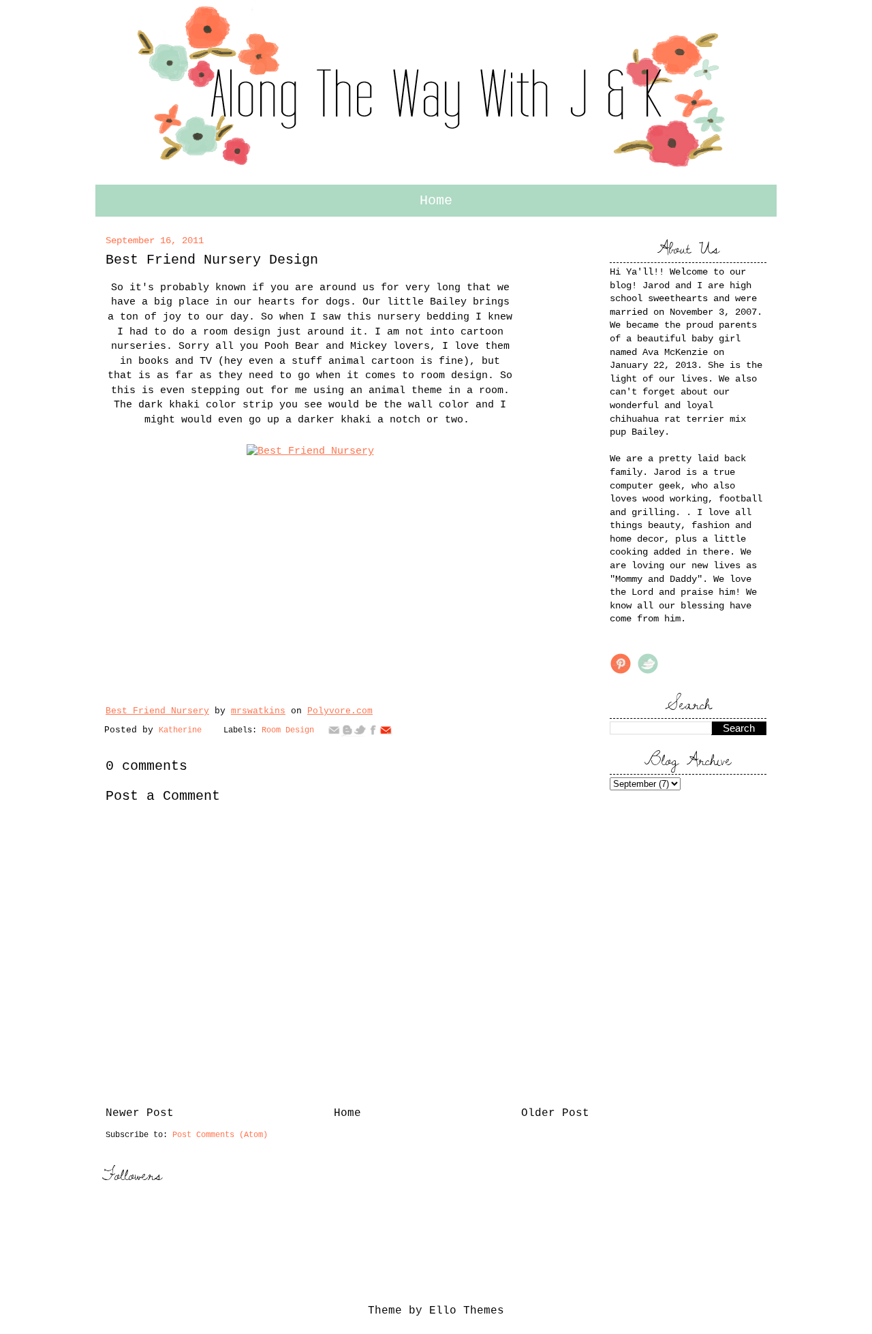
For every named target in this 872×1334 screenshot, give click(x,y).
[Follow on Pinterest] (621, 671)
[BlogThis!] (347, 729)
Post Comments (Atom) (220, 1135)
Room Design (288, 730)
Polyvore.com (340, 711)
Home (436, 200)
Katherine (182, 730)
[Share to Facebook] (372, 729)
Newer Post (140, 1113)
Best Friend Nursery (157, 711)
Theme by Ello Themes (436, 1311)
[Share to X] (360, 729)
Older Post (555, 1113)
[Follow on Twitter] (648, 671)
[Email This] (334, 729)
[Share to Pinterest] (385, 729)
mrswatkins (258, 711)
